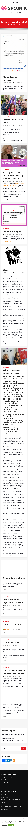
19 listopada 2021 (19, 181)
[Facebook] (3, 760)
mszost (9, 82)
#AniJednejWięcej (7, 241)
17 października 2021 (19, 272)
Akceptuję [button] (11, 825)
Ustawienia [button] (4, 825)
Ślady (5, 270)
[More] (14, 760)
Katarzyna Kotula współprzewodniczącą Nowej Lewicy (13, 175)
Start (11, 24)
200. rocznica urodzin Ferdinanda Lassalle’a (13, 740)
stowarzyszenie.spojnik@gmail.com (16, 12)
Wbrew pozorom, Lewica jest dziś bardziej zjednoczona (13, 373)
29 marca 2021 (18, 580)
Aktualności (6, 74)
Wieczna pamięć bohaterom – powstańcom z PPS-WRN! (13, 735)
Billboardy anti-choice (14, 578)
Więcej (5, 589)
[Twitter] (6, 760)
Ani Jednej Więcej (12, 231)
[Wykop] (11, 760)
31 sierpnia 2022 (18, 82)
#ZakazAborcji (8, 629)
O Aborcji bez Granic (13, 624)
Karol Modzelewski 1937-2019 (9, 738)
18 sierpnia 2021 (18, 378)
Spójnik (17, 183)
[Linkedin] (8, 760)
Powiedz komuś (11, 643)
